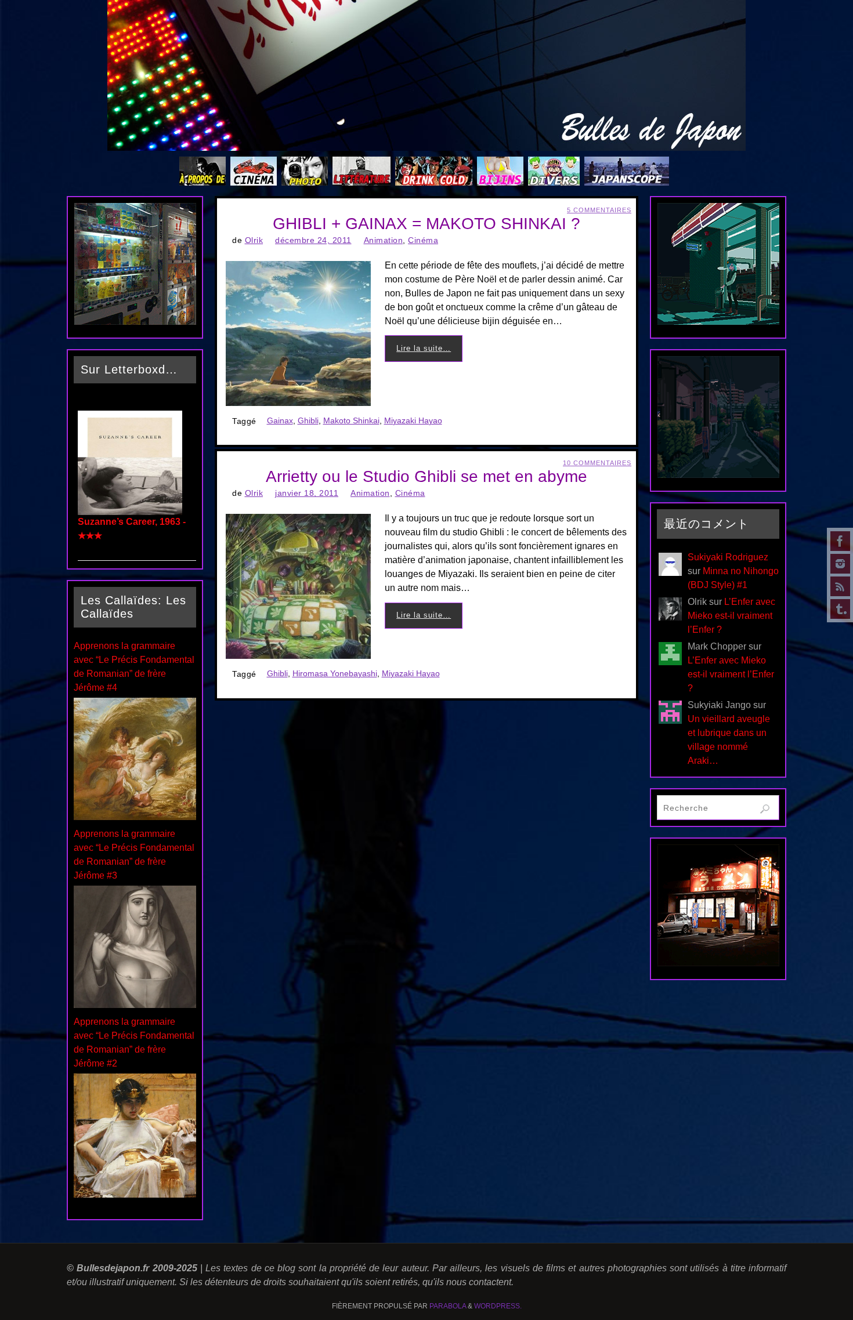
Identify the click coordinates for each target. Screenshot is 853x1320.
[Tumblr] (840, 609)
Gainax (280, 420)
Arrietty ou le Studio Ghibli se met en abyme (426, 476)
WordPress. (498, 1306)
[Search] (765, 809)
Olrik (254, 240)
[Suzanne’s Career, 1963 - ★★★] (130, 512)
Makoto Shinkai (351, 420)
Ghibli (308, 420)
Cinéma (423, 240)
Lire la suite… (423, 348)
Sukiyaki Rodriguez (728, 557)
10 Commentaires (597, 462)
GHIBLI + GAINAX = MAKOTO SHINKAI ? (426, 224)
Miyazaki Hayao (413, 420)
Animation (383, 240)
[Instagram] (840, 564)
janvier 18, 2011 (306, 493)
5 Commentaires (599, 209)
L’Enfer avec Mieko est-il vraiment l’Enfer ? (731, 615)
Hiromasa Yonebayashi (334, 673)
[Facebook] (840, 541)
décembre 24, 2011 (313, 240)
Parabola (447, 1306)
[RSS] (840, 586)
